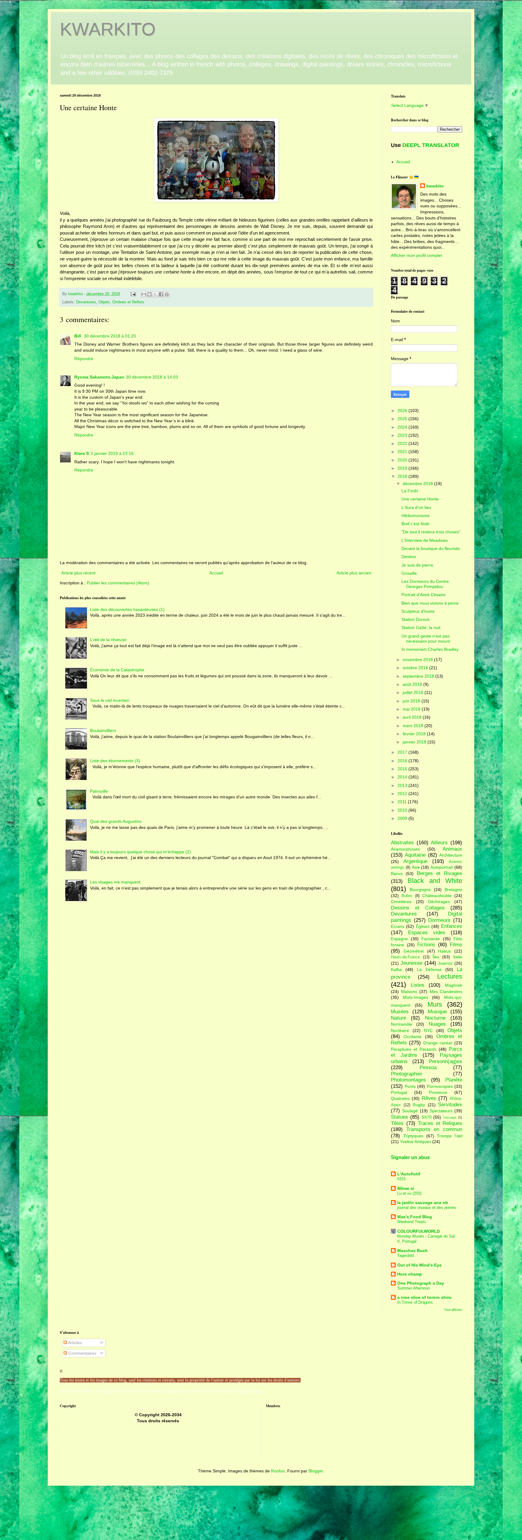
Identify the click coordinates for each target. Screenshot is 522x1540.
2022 (403, 443)
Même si (405, 1188)
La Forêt (409, 490)
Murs (434, 1004)
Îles (436, 956)
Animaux (452, 849)
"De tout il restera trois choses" (430, 531)
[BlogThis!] (150, 294)
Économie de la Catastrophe (117, 669)
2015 (403, 768)
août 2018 (413, 684)
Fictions (426, 944)
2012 (403, 793)
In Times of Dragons (415, 1302)
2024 (403, 427)
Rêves (429, 1098)
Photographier (406, 1074)
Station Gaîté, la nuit (420, 627)
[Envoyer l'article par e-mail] (133, 294)
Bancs (397, 873)
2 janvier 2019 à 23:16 (112, 453)
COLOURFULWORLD (418, 1231)
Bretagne (453, 889)
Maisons (409, 991)
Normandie (401, 1024)
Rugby (419, 1104)
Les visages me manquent (115, 882)
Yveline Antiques (415, 1141)
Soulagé (410, 1110)
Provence (438, 1092)
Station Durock (415, 619)
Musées (400, 1011)
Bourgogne (420, 889)
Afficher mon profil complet (416, 255)
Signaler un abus (410, 1157)
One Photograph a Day (420, 1283)
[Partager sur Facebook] (161, 294)
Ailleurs (439, 842)
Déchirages (439, 901)
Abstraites (402, 842)
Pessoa (428, 1067)
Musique (437, 1011)
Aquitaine (415, 855)
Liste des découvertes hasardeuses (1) (127, 609)
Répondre (83, 358)
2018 (403, 476)
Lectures (449, 976)
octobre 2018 (416, 667)
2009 (403, 818)
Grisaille (409, 573)
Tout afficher (453, 1310)
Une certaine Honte (420, 499)
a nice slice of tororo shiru (424, 1297)
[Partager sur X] (155, 294)
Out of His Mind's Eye (419, 1265)
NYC (428, 1030)
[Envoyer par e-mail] (144, 294)
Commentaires (81, 1353)
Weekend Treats (411, 1221)
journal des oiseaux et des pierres (426, 1207)
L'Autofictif (408, 1173)
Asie (416, 867)
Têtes (397, 1123)
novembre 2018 (418, 659)
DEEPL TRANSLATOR (430, 145)
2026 (403, 410)
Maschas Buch (412, 1250)
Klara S (81, 453)
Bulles (406, 896)
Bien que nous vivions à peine (430, 603)
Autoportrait (441, 867)
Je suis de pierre (417, 565)
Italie (457, 956)
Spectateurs (441, 1110)
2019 (403, 468)
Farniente (430, 938)
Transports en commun (434, 1129)
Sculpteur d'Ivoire (418, 611)
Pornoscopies (440, 1086)
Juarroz (445, 963)
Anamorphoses (405, 849)
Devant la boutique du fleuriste (430, 548)
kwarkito (435, 186)
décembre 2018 (418, 483)
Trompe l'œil (449, 1135)
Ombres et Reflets (128, 302)
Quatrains (400, 1098)
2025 (403, 418)
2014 (403, 777)
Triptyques (413, 1135)
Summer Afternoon (413, 1288)
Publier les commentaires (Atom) (118, 582)
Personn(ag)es (445, 1061)
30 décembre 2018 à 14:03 (152, 377)
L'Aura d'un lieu (416, 507)
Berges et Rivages (439, 873)
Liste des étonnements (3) (115, 760)
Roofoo (278, 1470)
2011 (403, 801)
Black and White (435, 880)
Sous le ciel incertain (109, 700)
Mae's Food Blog (414, 1216)
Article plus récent (78, 572)
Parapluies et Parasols (413, 1049)
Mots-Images (415, 997)
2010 (403, 810)
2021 (403, 451)
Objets (104, 302)
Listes (417, 985)
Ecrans (397, 926)
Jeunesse (411, 963)
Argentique (415, 861)
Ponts (410, 1086)
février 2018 (415, 733)
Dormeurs (439, 920)
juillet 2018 (413, 692)
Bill (78, 336)
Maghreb (453, 985)
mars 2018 (413, 725)
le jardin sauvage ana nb (422, 1202)
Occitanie (412, 1036)
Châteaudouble (437, 895)
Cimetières (401, 901)
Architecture (450, 855)
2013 (403, 785)
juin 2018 (412, 700)
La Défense (429, 969)
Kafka (396, 969)
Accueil (216, 572)
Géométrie (414, 951)
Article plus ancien (354, 572)
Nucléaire (400, 1030)
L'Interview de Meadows (424, 540)
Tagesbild (405, 1255)
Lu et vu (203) (409, 1193)
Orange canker (438, 1042)
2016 (403, 760)
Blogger (315, 1470)
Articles (74, 1342)
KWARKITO (108, 29)
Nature (398, 1018)
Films (456, 944)
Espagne (399, 938)
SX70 (426, 1117)
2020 (403, 460)
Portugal (399, 1092)
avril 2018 (413, 717)
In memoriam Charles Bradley (430, 649)
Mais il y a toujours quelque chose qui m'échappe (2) (140, 851)
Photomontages (408, 1080)
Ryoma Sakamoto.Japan (99, 377)
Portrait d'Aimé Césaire (423, 594)
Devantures (86, 302)
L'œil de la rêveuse (108, 639)
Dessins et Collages (418, 908)
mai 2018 (412, 709)
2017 (403, 752)
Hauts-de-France (405, 957)
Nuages (437, 1024)
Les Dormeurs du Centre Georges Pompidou (425, 584)
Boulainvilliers (103, 730)
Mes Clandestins (446, 991)
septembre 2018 (419, 676)
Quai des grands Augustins (115, 821)
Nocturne (435, 1018)
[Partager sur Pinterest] (167, 294)
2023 (403, 435)
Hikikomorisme (415, 515)
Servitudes (450, 1104)
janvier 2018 (415, 742)
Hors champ (409, 1274)
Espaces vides (426, 932)
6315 (401, 1179)
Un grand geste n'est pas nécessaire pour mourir (425, 639)
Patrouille (99, 791)
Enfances (451, 926)
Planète (453, 1080)
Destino (408, 556)
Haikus (444, 951)
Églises (423, 926)
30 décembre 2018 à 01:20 (110, 336)
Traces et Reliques (440, 1123)
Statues (399, 1117)
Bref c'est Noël (415, 523)
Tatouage (449, 1117)
